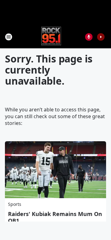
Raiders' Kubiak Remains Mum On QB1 (55, 217)
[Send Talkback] (88, 37)
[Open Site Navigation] (8, 37)
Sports (14, 204)
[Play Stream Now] (101, 37)
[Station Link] (51, 37)
